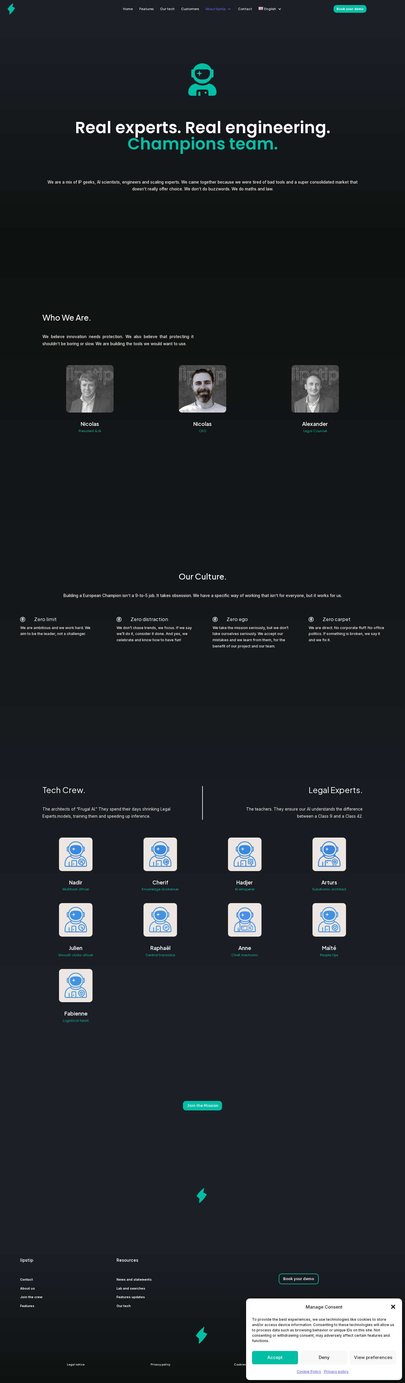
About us (27, 1288)
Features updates (131, 1297)
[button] (393, 1307)
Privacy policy (336, 1371)
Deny (324, 1357)
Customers (190, 9)
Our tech (167, 9)
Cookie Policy (309, 1371)
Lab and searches (131, 1288)
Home (128, 9)
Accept (275, 1357)
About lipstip (215, 9)
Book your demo (298, 1278)
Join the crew (31, 1297)
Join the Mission (202, 1105)
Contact (245, 9)
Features (146, 9)
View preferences (373, 1357)
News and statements (134, 1279)
